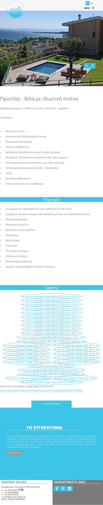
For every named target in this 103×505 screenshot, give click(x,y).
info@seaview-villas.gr (15, 497)
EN (92, 3)
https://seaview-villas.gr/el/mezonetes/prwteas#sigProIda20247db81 (42, 390)
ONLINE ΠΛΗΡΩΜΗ (51, 404)
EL (87, 3)
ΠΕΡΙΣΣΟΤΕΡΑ (14, 453)
